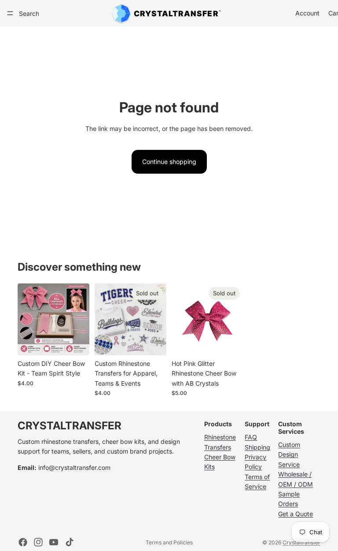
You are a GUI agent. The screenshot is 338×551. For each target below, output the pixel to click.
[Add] (76, 342)
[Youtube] (53, 542)
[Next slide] (79, 319)
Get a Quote (295, 513)
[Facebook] (23, 542)
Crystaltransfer (301, 542)
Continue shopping (169, 161)
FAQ (251, 437)
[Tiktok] (69, 542)
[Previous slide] (27, 319)
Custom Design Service (289, 454)
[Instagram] (38, 542)
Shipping (257, 447)
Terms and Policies (169, 542)
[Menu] (10, 13)
